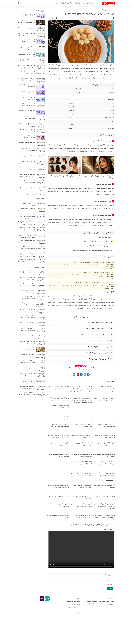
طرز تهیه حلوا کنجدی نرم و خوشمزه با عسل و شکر (91, 273)
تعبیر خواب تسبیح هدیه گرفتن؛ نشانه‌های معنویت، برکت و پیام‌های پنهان (27, 54)
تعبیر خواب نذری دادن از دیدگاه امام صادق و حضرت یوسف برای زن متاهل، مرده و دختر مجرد (26, 261)
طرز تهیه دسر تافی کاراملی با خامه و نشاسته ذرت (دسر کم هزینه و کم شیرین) (59, 498)
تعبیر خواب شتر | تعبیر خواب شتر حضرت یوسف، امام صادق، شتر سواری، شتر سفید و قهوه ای (26, 242)
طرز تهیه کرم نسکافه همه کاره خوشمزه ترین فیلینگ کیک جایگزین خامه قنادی (82, 516)
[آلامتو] (47, 601)
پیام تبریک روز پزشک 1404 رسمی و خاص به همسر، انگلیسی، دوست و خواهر (27, 248)
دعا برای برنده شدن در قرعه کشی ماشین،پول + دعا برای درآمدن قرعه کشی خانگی (104, 399)
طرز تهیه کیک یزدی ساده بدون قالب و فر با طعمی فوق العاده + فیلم (105, 436)
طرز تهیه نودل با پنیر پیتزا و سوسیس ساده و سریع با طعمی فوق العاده (59, 455)
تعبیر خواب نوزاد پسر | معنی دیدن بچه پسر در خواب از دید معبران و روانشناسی (26, 124)
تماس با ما (77, 613)
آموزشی (63, 3)
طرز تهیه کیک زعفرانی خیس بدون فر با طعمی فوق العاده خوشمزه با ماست (81, 474)
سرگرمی (69, 3)
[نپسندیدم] (70, 366)
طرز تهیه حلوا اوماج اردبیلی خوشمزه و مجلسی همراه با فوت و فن (88, 283)
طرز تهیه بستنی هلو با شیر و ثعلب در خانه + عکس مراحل (105, 498)
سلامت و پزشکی (79, 3)
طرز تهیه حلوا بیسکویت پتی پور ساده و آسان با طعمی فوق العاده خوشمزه (81, 455)
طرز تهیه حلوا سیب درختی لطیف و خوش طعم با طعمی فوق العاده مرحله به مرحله (59, 436)
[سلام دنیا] (41, 601)
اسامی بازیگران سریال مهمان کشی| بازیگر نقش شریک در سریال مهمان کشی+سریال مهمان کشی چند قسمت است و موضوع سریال (81, 400)
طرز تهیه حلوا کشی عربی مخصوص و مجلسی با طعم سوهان (59, 418)
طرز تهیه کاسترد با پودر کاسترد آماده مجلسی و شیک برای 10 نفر (81, 498)
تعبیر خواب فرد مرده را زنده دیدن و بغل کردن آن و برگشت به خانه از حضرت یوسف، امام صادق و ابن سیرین (26, 254)
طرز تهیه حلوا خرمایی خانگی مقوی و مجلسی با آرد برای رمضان (88, 262)
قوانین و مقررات (76, 604)
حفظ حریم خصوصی (74, 607)
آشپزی (57, 3)
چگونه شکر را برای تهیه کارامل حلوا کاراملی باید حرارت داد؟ (95, 335)
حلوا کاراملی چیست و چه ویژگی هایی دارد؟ (99, 323)
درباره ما (78, 610)
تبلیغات (78, 598)
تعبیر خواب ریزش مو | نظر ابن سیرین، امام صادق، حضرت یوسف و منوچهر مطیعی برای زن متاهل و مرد (26, 216)
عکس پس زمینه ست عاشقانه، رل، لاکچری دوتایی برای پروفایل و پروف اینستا (27, 203)
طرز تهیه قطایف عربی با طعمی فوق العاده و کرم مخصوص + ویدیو (104, 455)
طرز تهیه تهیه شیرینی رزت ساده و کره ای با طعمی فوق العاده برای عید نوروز (105, 474)
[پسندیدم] (92, 366)
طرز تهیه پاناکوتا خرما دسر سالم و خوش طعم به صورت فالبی (58, 516)
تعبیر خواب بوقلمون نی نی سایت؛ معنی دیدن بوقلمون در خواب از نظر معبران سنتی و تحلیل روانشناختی (27, 47)
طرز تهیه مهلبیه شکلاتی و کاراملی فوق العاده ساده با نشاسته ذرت (82, 436)
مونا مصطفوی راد (108, 18)
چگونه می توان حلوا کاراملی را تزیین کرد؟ (99, 359)
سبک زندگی (90, 3)
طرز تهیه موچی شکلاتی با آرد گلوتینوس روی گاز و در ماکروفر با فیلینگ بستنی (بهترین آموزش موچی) (104, 518)
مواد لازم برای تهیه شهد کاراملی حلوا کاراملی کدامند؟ (97, 329)
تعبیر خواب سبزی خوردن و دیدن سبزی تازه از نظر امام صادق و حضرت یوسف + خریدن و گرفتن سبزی (27, 235)
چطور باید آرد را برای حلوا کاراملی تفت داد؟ (99, 347)
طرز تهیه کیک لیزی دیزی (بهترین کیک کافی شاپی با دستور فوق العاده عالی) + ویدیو (59, 399)
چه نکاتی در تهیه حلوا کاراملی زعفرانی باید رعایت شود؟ (96, 353)
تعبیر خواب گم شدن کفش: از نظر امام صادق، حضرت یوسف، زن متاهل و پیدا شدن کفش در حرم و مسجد (26, 222)
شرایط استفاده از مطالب (73, 601)
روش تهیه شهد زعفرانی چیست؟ (102, 341)
